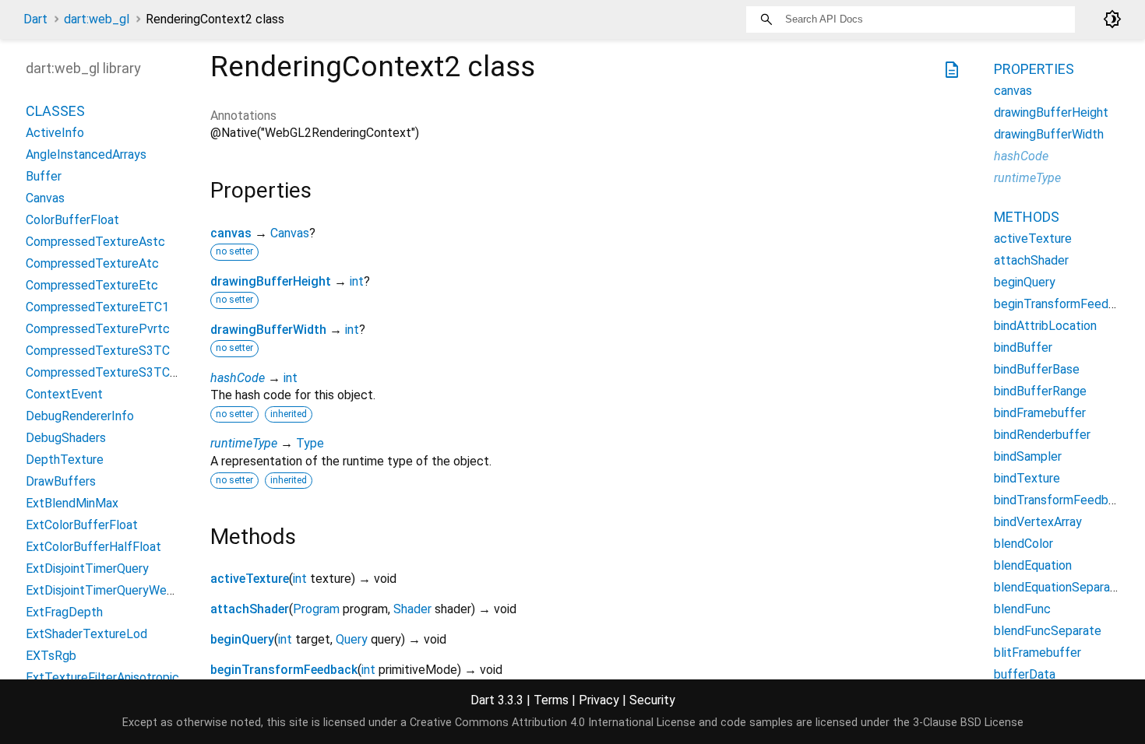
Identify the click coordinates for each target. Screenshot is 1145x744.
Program (316, 609)
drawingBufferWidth (268, 329)
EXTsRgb (51, 655)
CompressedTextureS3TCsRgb (112, 372)
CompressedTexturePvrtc (98, 328)
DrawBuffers (61, 481)
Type (310, 443)
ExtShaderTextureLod (86, 633)
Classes (55, 111)
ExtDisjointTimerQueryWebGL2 (111, 590)
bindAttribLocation (1045, 325)
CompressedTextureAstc (95, 241)
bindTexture (1027, 478)
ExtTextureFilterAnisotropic (102, 677)
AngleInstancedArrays (86, 154)
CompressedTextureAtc (92, 263)
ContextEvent (64, 394)
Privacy (599, 700)
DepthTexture (65, 459)
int (357, 281)
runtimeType (243, 443)
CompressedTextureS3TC (98, 350)
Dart (35, 19)
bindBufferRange (1040, 391)
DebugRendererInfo (80, 416)
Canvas (289, 233)
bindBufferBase (1037, 369)
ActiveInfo (55, 132)
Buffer (44, 176)
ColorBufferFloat (72, 219)
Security (652, 700)
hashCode (237, 377)
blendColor (1023, 543)
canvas (231, 233)
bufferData (1024, 674)
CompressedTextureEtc (92, 285)
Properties (1034, 69)
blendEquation (1033, 565)
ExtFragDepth (64, 612)
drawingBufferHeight (270, 281)
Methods (1026, 217)
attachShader (249, 609)
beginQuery (242, 639)
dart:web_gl (96, 19)
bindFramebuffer (1040, 412)
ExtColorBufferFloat (82, 525)
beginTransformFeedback (284, 669)
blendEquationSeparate (1058, 587)
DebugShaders (66, 437)
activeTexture (249, 578)
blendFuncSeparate (1047, 630)
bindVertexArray (1038, 521)
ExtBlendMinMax (72, 503)
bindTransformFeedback (1061, 500)
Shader (412, 609)
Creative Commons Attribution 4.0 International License (553, 722)
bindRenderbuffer (1042, 434)
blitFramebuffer (1037, 652)
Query (352, 639)
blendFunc (1022, 609)
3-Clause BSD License (968, 722)
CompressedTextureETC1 (97, 307)
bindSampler (1028, 456)
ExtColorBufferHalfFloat (93, 546)
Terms (551, 700)
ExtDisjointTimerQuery (87, 568)
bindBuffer (1023, 347)
